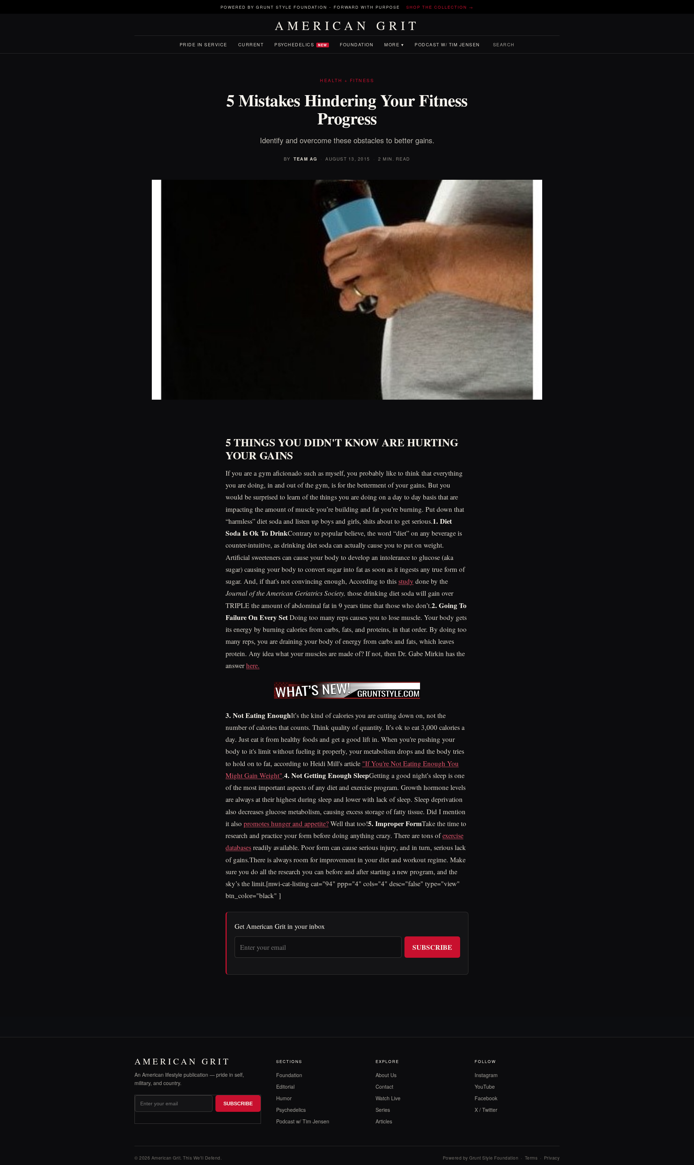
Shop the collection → (440, 7)
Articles (384, 1121)
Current (251, 44)
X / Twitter (486, 1109)
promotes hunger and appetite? (286, 823)
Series (383, 1109)
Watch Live (388, 1098)
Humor (284, 1098)
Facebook (486, 1098)
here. (253, 665)
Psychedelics (300, 44)
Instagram (486, 1075)
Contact (384, 1086)
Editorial (285, 1086)
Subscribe (432, 947)
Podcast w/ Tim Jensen (447, 44)
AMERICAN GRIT (347, 25)
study (406, 581)
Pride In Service (203, 44)
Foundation (356, 44)
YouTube (485, 1086)
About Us (386, 1075)
